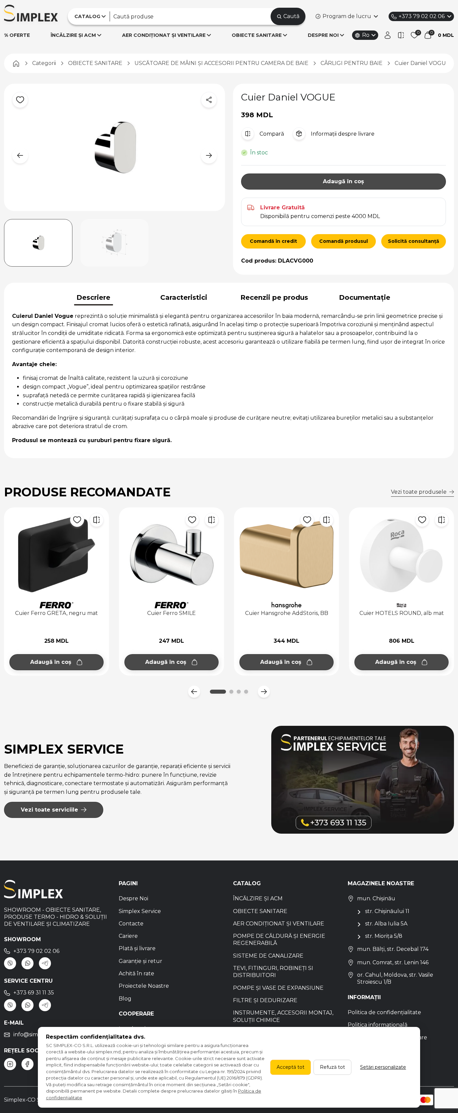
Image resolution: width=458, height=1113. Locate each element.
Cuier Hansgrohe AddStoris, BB (286, 613)
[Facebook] (27, 1064)
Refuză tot (332, 1067)
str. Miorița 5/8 (383, 936)
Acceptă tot (290, 1067)
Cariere (128, 936)
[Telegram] (45, 963)
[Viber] (10, 963)
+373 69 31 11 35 (33, 992)
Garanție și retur (140, 961)
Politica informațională (377, 1025)
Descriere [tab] (93, 297)
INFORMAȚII (364, 997)
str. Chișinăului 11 (387, 911)
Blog (125, 998)
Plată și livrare (137, 948)
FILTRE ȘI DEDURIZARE (265, 1000)
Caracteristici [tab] (183, 297)
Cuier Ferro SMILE (171, 613)
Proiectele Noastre (144, 986)
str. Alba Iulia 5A (386, 923)
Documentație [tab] (364, 297)
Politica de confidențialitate (384, 1012)
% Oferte (17, 35)
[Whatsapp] (27, 963)
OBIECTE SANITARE (257, 35)
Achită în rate (136, 973)
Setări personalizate (383, 1067)
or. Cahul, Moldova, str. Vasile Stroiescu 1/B (395, 978)
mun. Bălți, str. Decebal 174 (392, 949)
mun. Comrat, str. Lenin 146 (392, 962)
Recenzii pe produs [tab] (274, 297)
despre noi (323, 35)
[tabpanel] (229, 378)
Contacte (131, 923)
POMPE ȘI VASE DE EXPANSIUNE (278, 988)
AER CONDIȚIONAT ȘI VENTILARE (164, 35)
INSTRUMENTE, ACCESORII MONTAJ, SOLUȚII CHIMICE (283, 1016)
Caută (291, 16)
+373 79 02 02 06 (422, 16)
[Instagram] (10, 1064)
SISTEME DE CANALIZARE (268, 956)
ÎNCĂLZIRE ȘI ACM (73, 35)
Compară (272, 134)
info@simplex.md (36, 1034)
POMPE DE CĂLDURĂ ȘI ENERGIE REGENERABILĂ (279, 939)
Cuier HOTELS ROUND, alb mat (401, 613)
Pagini (128, 883)
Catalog (247, 883)
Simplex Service (140, 911)
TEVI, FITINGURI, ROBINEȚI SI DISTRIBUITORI (273, 971)
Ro (365, 35)
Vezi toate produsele (419, 492)
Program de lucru (347, 16)
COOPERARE (136, 1014)
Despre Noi (133, 898)
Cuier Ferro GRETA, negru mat (56, 613)
